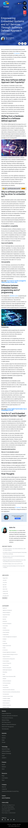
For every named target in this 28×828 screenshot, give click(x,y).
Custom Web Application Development (10, 636)
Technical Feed (5, 687)
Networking (5, 672)
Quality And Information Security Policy (10, 791)
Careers (4, 795)
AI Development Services (7, 717)
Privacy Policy (19, 824)
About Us (4, 786)
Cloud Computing (6, 632)
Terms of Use (9, 824)
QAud (3, 769)
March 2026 (5, 589)
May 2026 (4, 584)
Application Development (7, 610)
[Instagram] (10, 819)
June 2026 (5, 582)
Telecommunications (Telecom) (8, 689)
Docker (4, 647)
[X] (5, 819)
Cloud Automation (6, 630)
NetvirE (3, 764)
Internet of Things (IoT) (7, 663)
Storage (3, 742)
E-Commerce (5, 650)
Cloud (3, 755)
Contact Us (4, 789)
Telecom (4, 735)
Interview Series (6, 665)
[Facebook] (8, 819)
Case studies (5, 625)
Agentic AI (5, 608)
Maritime (4, 737)
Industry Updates (6, 661)
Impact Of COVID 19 (6, 656)
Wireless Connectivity (7, 705)
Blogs (3, 775)
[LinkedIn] (2, 819)
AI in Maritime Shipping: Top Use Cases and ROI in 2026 (13, 563)
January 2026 (5, 593)
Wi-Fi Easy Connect (6, 722)
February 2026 (5, 591)
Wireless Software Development (9, 724)
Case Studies (5, 778)
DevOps (4, 641)
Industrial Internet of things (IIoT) (9, 658)
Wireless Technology (6, 753)
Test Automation (6, 694)
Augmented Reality (6, 614)
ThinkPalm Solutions (6, 700)
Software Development (7, 680)
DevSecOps (5, 643)
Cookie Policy (14, 824)
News (4, 674)
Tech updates (5, 685)
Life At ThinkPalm (6, 798)
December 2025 (6, 595)
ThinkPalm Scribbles (6, 698)
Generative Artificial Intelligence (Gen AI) (10, 654)
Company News (6, 634)
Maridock (4, 766)
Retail (3, 740)
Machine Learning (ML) (7, 667)
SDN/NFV (4, 678)
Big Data (4, 619)
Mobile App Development (7, 669)
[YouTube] (13, 819)
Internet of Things (6, 749)
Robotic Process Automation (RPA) (9, 676)
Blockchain (5, 621)
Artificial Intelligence (6, 612)
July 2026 (4, 580)
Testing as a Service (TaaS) (8, 696)
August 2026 (5, 578)
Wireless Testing (6, 707)
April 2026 (5, 586)
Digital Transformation (7, 645)
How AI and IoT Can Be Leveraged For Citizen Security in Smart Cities (13, 281)
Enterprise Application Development (9, 652)
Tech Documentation (6, 683)
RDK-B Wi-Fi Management (8, 726)
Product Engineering (6, 713)
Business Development (7, 623)
